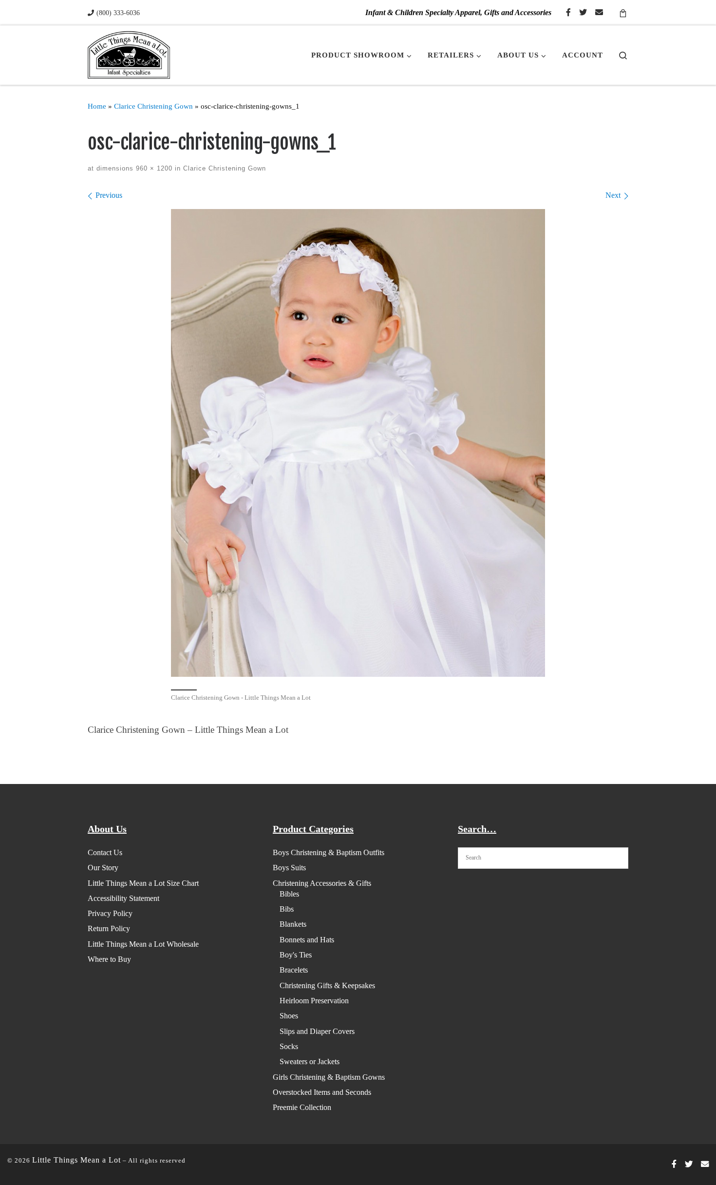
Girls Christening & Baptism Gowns (329, 1077)
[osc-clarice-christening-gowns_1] (358, 443)
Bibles (289, 893)
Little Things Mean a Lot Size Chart (143, 883)
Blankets (293, 924)
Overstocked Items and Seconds (322, 1092)
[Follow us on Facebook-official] (568, 13)
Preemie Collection (302, 1107)
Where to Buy (109, 959)
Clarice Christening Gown (153, 106)
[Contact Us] (599, 13)
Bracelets (294, 970)
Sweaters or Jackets (309, 1061)
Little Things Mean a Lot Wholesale (143, 944)
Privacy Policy (110, 913)
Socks (289, 1046)
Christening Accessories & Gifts (322, 883)
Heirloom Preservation (314, 1000)
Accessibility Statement (123, 898)
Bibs (287, 909)
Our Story (103, 867)
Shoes (289, 1015)
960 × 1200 (152, 168)
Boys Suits (289, 867)
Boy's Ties (296, 954)
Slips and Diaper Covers (317, 1031)
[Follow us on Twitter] (583, 13)
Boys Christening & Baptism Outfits (328, 852)
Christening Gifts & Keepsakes (327, 985)
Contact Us (105, 852)
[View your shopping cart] (623, 12)
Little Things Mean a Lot (76, 1160)
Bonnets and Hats (307, 939)
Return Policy (109, 928)
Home (97, 106)
